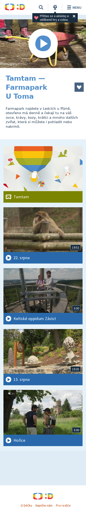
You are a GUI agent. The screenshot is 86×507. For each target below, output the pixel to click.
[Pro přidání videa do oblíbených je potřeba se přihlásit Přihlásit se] (79, 87)
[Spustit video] (43, 43)
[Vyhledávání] (41, 7)
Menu (76, 7)
